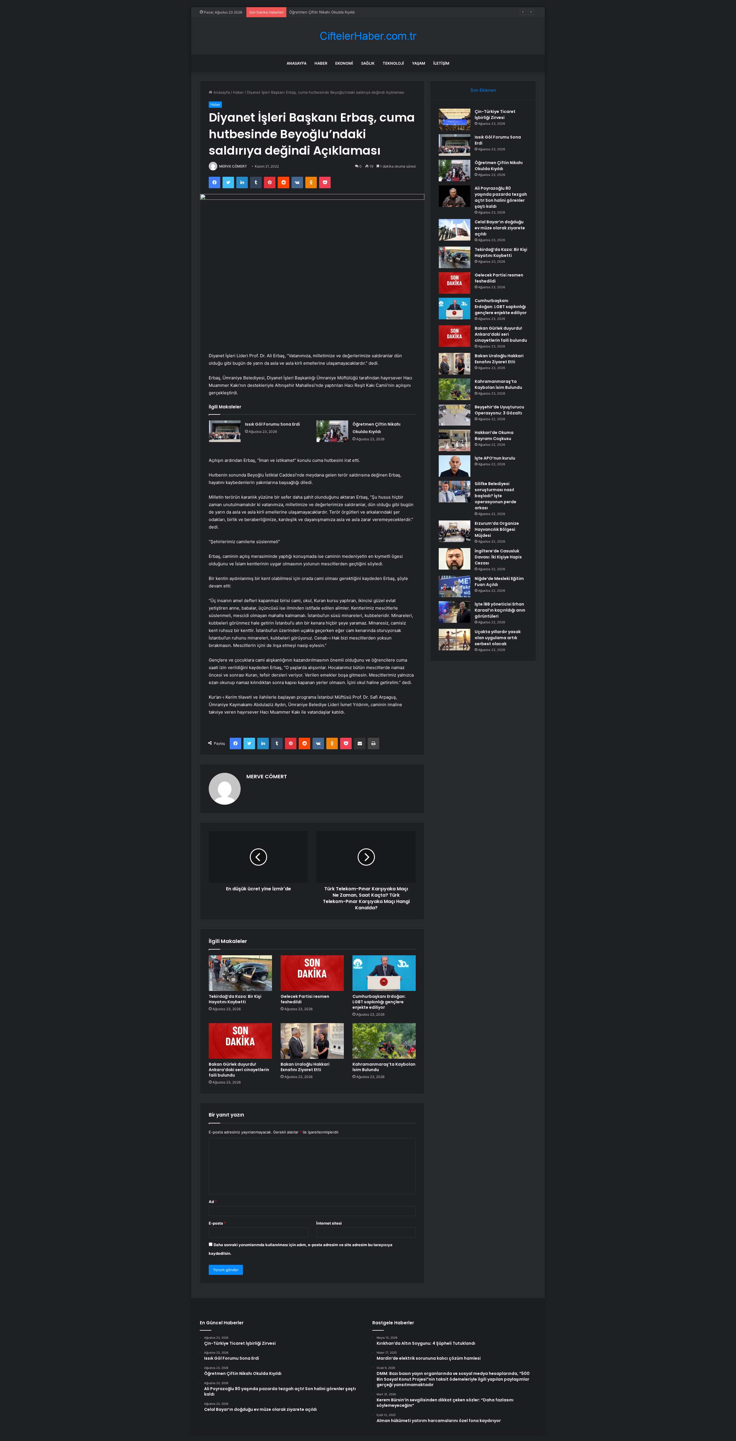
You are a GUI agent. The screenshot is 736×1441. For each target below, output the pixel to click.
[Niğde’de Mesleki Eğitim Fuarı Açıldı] (454, 586)
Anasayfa (296, 63)
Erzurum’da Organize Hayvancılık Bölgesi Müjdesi (497, 529)
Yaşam (418, 63)
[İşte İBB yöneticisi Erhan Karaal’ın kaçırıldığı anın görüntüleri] (454, 612)
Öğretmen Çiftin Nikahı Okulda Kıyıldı (322, 12)
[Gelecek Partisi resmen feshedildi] (312, 973)
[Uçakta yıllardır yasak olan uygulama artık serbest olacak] (454, 639)
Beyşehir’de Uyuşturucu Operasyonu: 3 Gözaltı (499, 410)
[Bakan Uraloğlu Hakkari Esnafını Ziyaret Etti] (312, 1041)
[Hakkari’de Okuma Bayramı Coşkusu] (454, 440)
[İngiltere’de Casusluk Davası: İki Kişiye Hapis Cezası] (454, 559)
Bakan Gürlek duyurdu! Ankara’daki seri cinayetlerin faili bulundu (239, 1069)
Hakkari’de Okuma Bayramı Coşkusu (494, 435)
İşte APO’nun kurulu (495, 458)
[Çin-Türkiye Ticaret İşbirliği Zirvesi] (454, 119)
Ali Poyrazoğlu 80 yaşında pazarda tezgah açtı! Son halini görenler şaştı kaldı (501, 197)
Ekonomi (344, 63)
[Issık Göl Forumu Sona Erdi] (225, 431)
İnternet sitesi (329, 1223)
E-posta (217, 1223)
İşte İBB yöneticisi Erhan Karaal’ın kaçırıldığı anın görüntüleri (500, 610)
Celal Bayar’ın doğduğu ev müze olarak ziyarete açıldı (500, 228)
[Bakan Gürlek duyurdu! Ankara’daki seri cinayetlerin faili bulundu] (240, 1041)
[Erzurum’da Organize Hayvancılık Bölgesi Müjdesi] (454, 531)
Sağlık (368, 63)
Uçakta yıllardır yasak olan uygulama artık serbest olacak (498, 638)
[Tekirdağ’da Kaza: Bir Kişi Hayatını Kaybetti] (240, 973)
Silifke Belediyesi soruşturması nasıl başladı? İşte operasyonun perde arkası (495, 496)
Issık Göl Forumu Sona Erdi (272, 424)
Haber (321, 63)
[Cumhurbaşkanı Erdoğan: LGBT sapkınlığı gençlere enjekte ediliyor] (384, 973)
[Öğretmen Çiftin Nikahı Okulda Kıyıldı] (332, 431)
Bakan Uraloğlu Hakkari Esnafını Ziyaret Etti (305, 1067)
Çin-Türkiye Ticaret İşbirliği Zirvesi (495, 114)
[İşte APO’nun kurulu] (454, 466)
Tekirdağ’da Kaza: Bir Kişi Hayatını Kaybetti (235, 999)
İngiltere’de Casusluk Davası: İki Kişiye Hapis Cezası (498, 557)
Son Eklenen (483, 90)
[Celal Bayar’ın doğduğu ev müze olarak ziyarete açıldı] (454, 230)
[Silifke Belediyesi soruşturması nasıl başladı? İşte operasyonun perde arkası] (454, 491)
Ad (213, 1201)
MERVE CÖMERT (233, 166)
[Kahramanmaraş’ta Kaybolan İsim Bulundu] (384, 1041)
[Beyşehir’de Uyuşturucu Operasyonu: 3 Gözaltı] (454, 415)
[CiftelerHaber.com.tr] (368, 36)
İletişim (441, 63)
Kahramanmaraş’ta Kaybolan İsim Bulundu (383, 1067)
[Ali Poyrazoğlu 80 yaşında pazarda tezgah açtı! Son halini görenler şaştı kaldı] (454, 196)
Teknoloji (393, 63)
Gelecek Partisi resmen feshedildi (305, 999)
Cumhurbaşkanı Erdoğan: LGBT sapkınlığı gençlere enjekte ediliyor (379, 1002)
